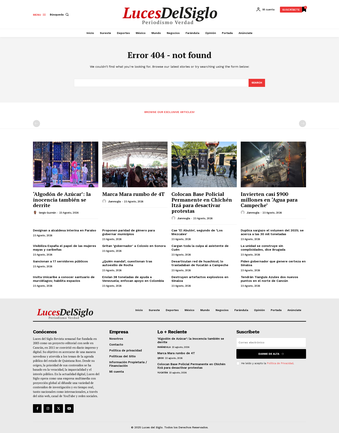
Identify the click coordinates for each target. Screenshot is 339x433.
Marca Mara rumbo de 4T (133, 194)
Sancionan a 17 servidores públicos (60, 261)
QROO (160, 358)
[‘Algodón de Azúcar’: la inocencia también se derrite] (65, 164)
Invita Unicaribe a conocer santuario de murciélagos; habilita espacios (64, 279)
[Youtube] (69, 408)
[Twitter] (58, 408)
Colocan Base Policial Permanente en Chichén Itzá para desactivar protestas (201, 202)
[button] (60, 14)
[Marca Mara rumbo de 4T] (135, 164)
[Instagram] (48, 408)
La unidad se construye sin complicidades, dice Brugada (263, 247)
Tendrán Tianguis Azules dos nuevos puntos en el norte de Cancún (269, 279)
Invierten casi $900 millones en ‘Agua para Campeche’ (269, 199)
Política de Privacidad (280, 363)
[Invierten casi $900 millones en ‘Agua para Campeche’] (273, 164)
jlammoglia (114, 201)
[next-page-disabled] (302, 123)
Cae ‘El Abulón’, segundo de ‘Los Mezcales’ (197, 232)
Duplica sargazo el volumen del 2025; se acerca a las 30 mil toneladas (272, 232)
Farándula (164, 347)
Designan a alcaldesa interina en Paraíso (64, 230)
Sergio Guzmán (47, 212)
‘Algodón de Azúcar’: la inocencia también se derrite (62, 199)
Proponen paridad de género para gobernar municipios (128, 232)
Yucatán (162, 372)
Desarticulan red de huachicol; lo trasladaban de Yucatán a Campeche (199, 263)
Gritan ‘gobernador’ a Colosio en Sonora (134, 246)
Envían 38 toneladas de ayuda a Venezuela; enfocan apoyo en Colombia (133, 279)
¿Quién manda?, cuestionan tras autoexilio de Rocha (127, 263)
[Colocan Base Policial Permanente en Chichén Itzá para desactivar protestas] (204, 164)
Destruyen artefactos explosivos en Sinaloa (199, 279)
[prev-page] (36, 123)
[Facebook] (37, 408)
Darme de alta (268, 353)
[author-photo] (35, 212)
